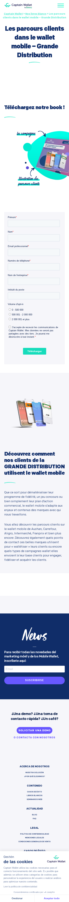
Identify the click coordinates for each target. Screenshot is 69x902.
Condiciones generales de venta (34, 842)
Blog (34, 815)
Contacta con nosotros (35, 737)
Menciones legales (34, 838)
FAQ (34, 819)
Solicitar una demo (34, 730)
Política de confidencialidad (34, 834)
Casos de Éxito (34, 792)
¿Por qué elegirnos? (34, 777)
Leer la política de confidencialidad (20, 886)
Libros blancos (34, 796)
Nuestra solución (34, 773)
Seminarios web (34, 799)
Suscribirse (34, 680)
